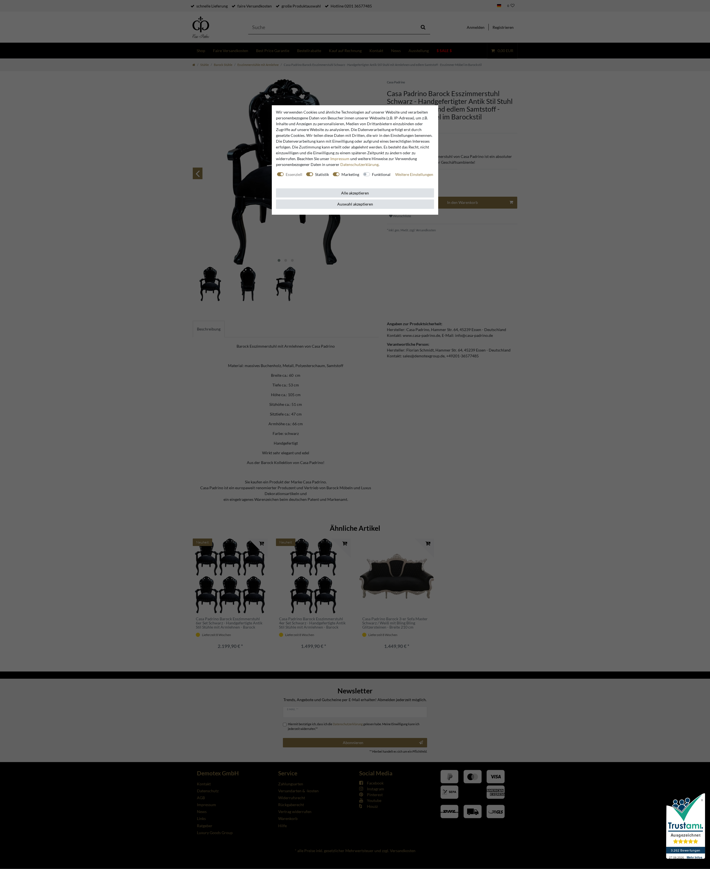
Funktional (381, 174)
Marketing (350, 174)
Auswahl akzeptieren (355, 204)
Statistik (322, 174)
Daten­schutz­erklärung (359, 164)
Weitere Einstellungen (414, 174)
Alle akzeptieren (355, 193)
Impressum (339, 158)
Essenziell (294, 174)
